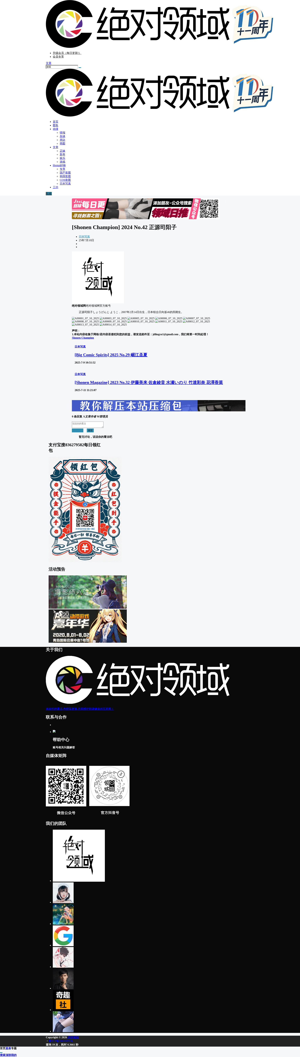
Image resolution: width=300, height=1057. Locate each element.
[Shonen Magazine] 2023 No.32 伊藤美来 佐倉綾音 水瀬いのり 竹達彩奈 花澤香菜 (149, 382)
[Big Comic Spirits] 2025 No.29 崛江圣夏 (111, 355)
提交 (90, 430)
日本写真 (84, 236)
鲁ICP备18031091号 (61, 1040)
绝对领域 (73, 1037)
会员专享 (58, 56)
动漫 (55, 128)
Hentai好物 (59, 165)
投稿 (49, 193)
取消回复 (77, 430)
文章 (55, 147)
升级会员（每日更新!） (67, 53)
